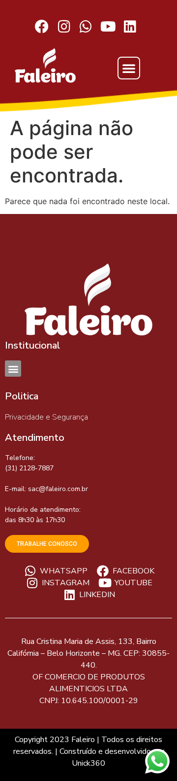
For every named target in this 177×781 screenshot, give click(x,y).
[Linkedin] (130, 27)
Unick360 (88, 763)
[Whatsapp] (86, 27)
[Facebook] (42, 27)
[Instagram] (64, 27)
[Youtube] (108, 27)
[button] (129, 68)
